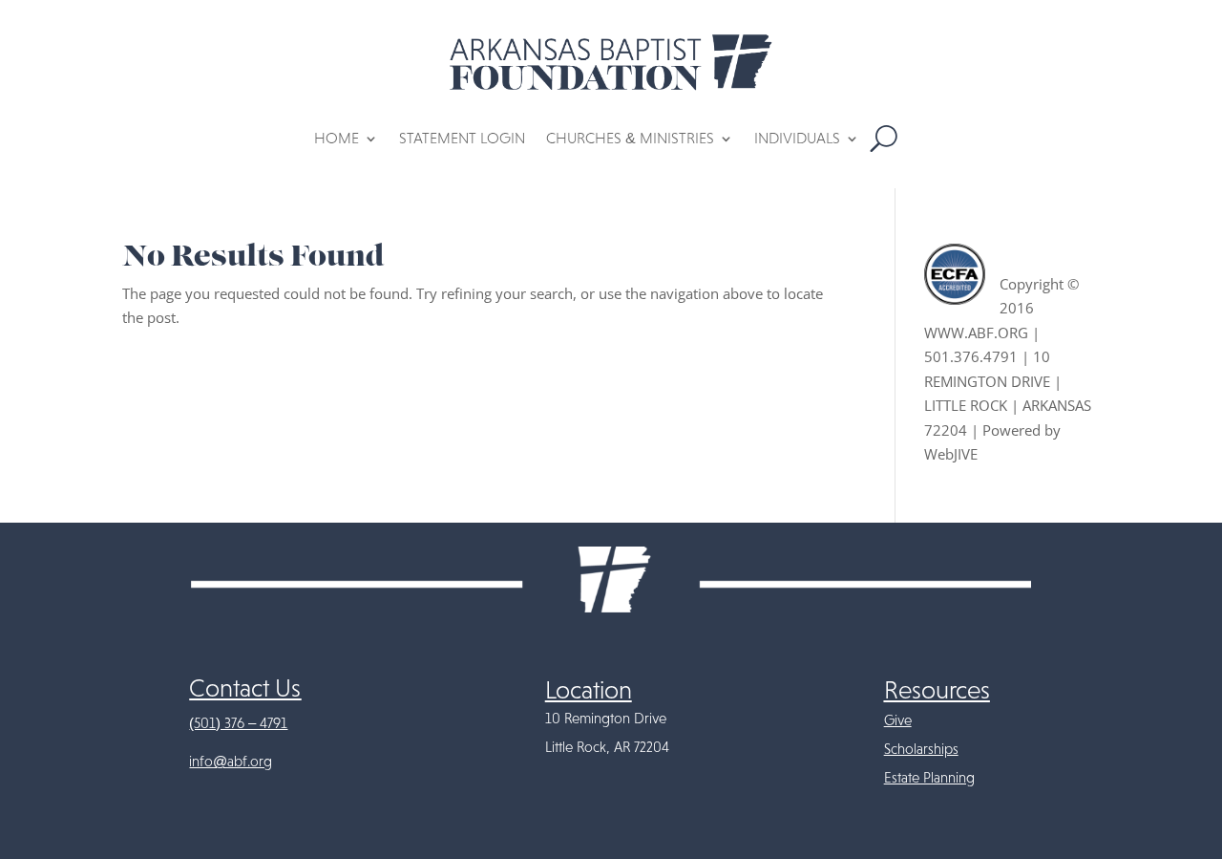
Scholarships (921, 749)
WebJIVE (951, 453)
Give (898, 720)
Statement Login (462, 138)
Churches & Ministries (630, 138)
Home (336, 138)
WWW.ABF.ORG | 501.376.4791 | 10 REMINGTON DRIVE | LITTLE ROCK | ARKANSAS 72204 (1007, 381)
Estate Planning (929, 777)
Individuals (797, 138)
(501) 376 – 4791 (238, 723)
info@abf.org (230, 761)
